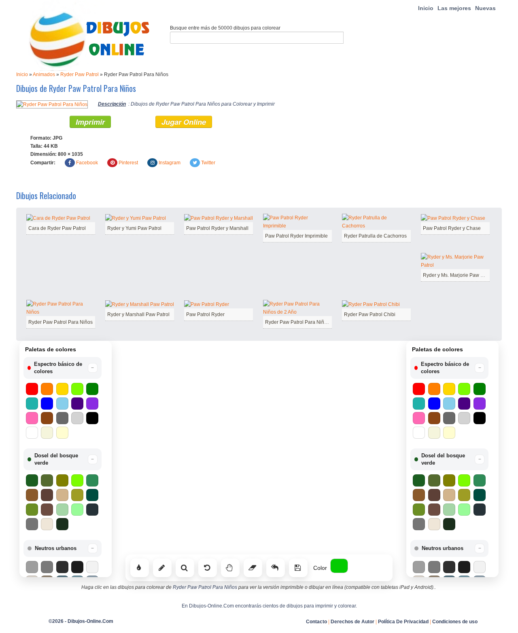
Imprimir (90, 122)
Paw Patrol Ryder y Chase (452, 228)
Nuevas (485, 8)
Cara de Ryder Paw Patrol (57, 228)
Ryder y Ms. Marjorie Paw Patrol (458, 275)
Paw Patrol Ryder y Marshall (217, 228)
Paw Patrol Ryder (205, 314)
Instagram (169, 163)
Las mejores (454, 8)
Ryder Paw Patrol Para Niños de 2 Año (307, 322)
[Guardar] (298, 568)
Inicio (425, 8)
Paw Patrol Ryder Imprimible (296, 236)
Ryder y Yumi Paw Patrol (134, 228)
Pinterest (128, 163)
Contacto (316, 622)
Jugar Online (183, 122)
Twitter (208, 163)
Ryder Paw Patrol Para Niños (60, 322)
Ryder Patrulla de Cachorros (375, 236)
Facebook (87, 163)
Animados (44, 74)
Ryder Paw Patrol (79, 74)
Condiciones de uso (455, 622)
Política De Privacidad (403, 622)
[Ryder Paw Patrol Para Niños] (52, 104)
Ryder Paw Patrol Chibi (369, 314)
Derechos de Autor (352, 622)
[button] (62, 368)
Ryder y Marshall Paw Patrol (138, 314)
